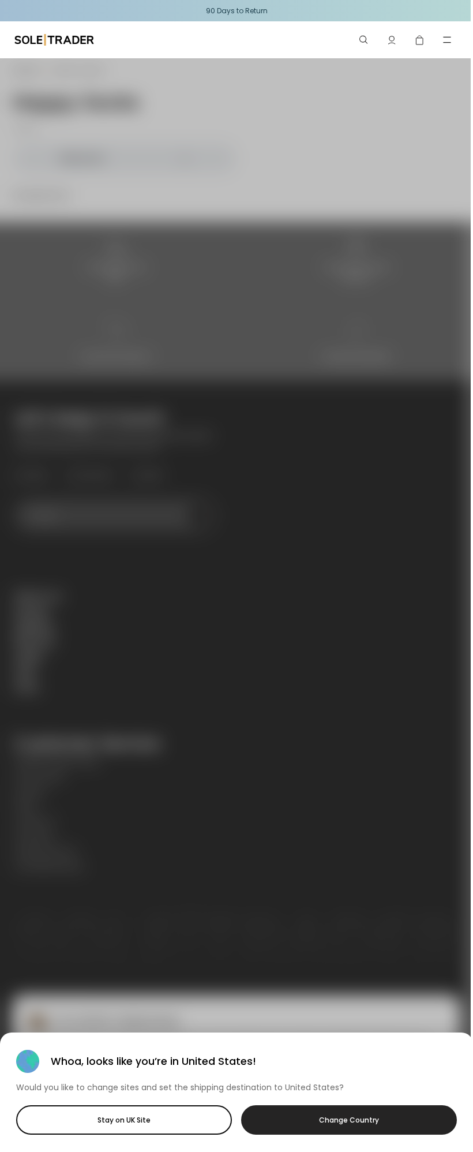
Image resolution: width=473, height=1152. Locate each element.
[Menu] (447, 39)
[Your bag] (419, 39)
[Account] (391, 39)
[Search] (364, 39)
